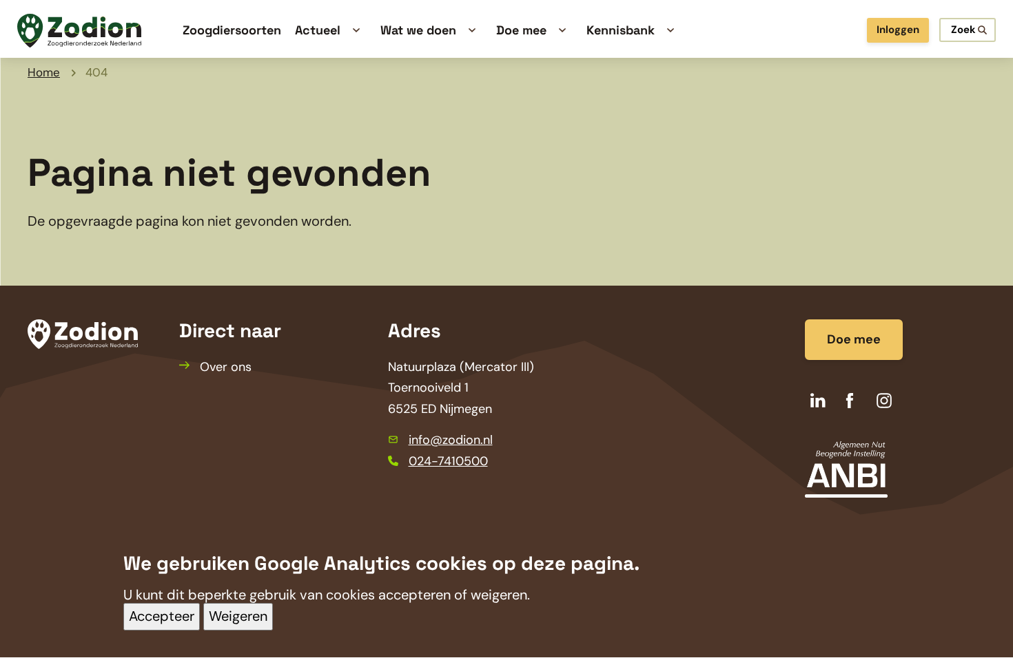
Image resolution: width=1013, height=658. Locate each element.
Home (44, 72)
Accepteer (161, 617)
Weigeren (238, 617)
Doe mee (854, 339)
